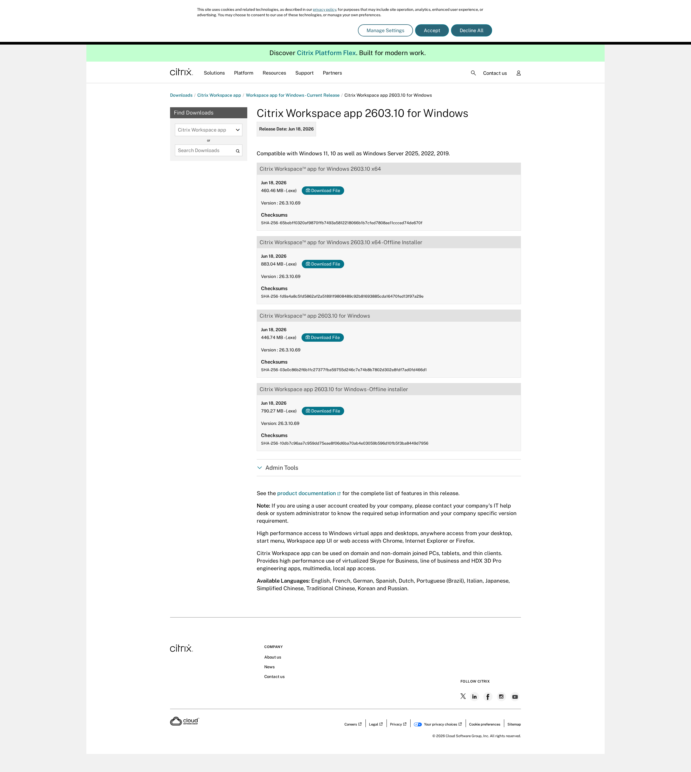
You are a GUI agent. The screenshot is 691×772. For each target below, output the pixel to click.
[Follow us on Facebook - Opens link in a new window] (488, 696)
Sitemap (514, 724)
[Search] (473, 73)
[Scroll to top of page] (676, 756)
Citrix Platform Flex (326, 52)
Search (237, 151)
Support (304, 73)
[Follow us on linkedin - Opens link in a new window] (475, 696)
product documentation (306, 493)
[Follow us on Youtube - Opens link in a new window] (515, 696)
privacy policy (324, 9)
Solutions (214, 73)
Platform (243, 73)
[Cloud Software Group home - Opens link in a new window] (184, 724)
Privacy (396, 724)
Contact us (495, 73)
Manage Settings (385, 30)
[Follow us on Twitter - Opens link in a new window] (463, 696)
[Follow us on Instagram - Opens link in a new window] (502, 696)
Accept (432, 30)
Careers (350, 724)
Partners (332, 73)
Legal (373, 724)
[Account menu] (518, 73)
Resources (274, 73)
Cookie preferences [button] (484, 724)
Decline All (471, 30)
